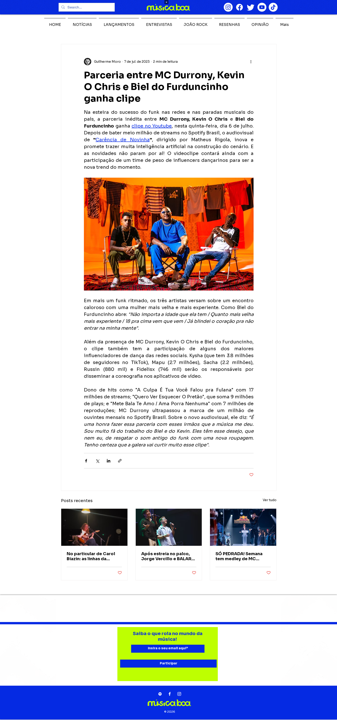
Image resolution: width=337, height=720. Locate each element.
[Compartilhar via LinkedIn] (108, 461)
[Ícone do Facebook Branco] (169, 693)
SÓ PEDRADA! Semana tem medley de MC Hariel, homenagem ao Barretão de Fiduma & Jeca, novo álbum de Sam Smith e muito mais (242, 556)
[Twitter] (250, 7)
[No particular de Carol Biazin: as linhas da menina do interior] (94, 527)
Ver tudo (269, 500)
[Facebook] (239, 7)
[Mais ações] (251, 61)
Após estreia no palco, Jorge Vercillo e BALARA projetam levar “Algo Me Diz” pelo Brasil (168, 556)
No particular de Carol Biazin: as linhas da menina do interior (91, 556)
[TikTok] (273, 7)
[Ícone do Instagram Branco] (179, 693)
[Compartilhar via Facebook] (86, 461)
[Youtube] (261, 7)
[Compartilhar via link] (120, 461)
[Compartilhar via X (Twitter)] (97, 461)
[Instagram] (228, 7)
